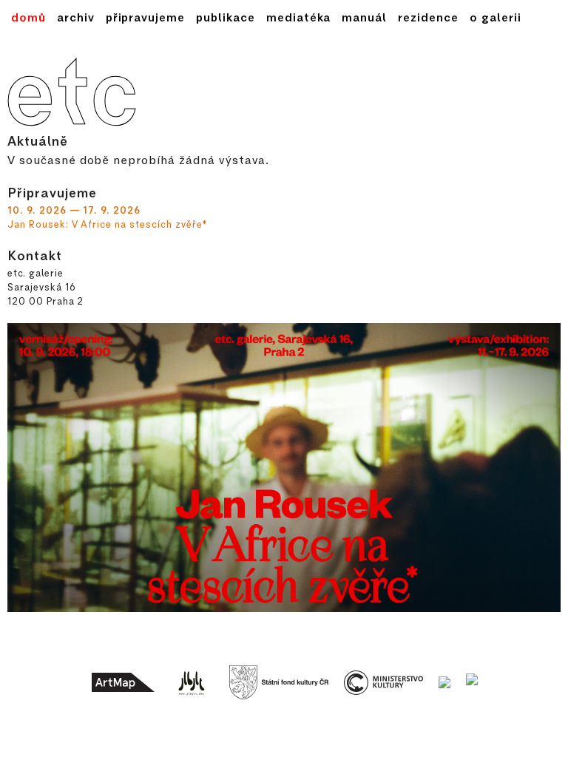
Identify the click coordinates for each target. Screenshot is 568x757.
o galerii (495, 17)
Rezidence (428, 17)
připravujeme (146, 17)
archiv (76, 17)
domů (28, 17)
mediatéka (298, 17)
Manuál (364, 17)
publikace (225, 17)
